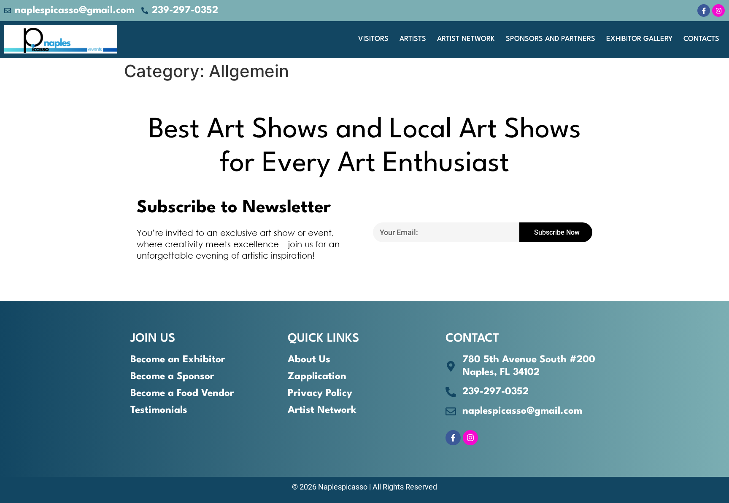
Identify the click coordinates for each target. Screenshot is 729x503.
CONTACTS (701, 39)
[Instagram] (718, 10)
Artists (413, 39)
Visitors (373, 39)
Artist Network (466, 39)
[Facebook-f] (703, 10)
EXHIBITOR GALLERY (639, 39)
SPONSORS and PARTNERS (550, 39)
